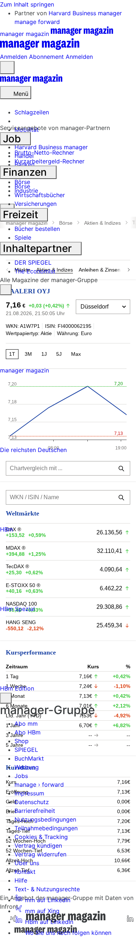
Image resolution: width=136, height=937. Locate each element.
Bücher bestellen (37, 228)
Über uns (27, 863)
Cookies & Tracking (41, 836)
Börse (22, 186)
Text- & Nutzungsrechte (47, 889)
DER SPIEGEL (33, 262)
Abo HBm (28, 732)
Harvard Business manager (85, 13)
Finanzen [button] (26, 172)
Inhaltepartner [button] (38, 248)
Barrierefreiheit (35, 810)
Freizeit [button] (22, 214)
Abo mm (26, 723)
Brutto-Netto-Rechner (44, 152)
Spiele (23, 237)
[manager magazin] (31, 81)
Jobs (21, 775)
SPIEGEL (26, 749)
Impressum (29, 793)
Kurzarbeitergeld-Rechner (50, 161)
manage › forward (39, 784)
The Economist (35, 271)
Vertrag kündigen (38, 845)
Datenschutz (32, 802)
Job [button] (13, 139)
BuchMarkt (29, 758)
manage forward (37, 21)
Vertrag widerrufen (40, 854)
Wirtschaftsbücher (40, 195)
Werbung (27, 767)
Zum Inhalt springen (27, 4)
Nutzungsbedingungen (45, 819)
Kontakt (25, 871)
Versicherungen (36, 203)
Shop (22, 741)
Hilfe (21, 880)
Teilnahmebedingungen (46, 828)
